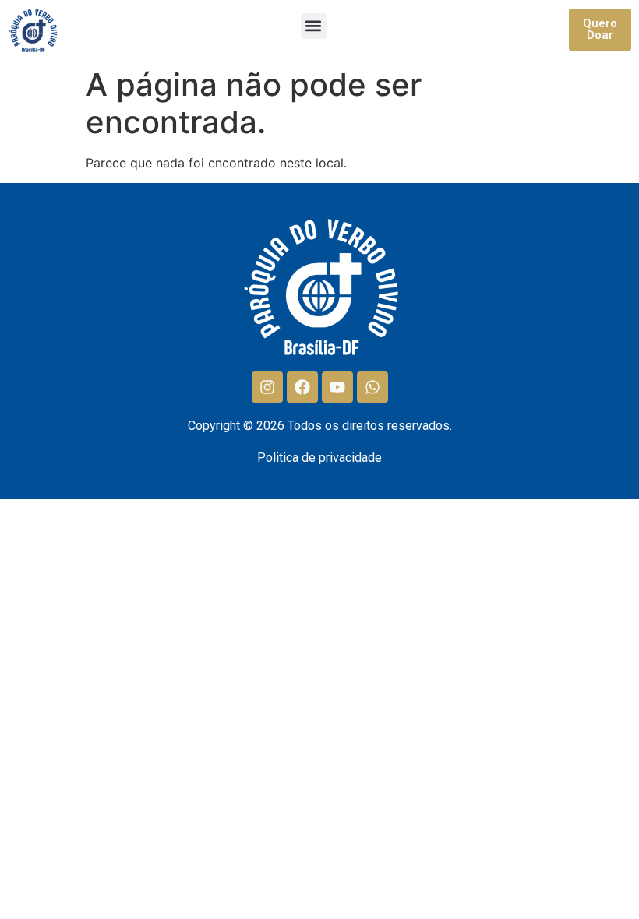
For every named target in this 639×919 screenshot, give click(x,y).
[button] (314, 26)
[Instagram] (267, 387)
